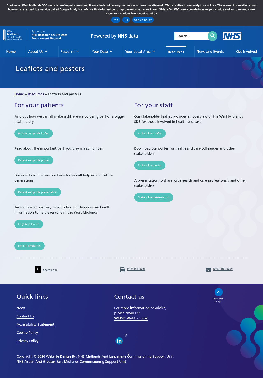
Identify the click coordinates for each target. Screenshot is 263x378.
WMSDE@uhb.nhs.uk (131, 318)
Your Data (100, 51)
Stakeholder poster (149, 165)
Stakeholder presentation (153, 197)
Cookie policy (143, 19)
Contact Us (25, 316)
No (126, 19)
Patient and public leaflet (33, 133)
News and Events (210, 51)
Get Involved (246, 51)
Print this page (136, 268)
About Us (35, 51)
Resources (176, 52)
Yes (115, 19)
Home (11, 51)
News (21, 308)
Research (67, 51)
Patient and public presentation (37, 192)
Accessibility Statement (35, 324)
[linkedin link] (119, 341)
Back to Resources (29, 246)
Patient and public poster (33, 160)
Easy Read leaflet (28, 224)
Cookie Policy (27, 333)
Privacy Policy (28, 341)
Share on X (50, 269)
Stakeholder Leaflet (150, 133)
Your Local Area (138, 51)
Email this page (223, 268)
